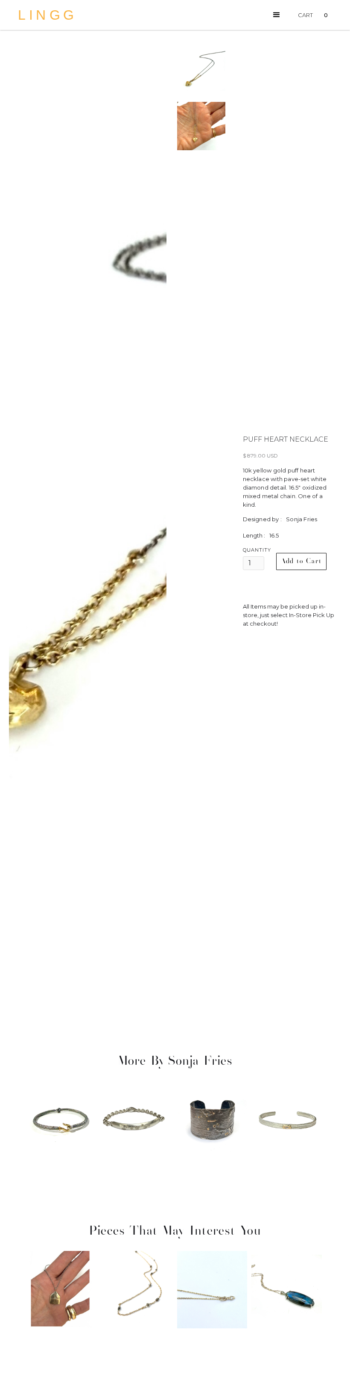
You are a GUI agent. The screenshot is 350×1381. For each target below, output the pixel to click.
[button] (276, 15)
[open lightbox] (87, 530)
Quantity (257, 550)
